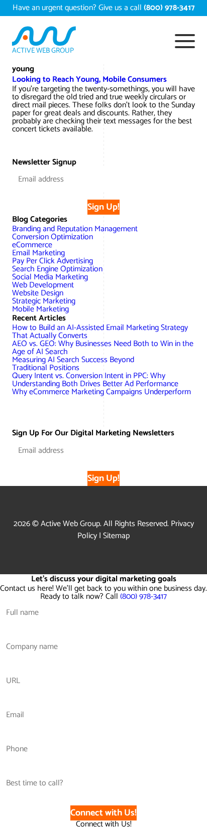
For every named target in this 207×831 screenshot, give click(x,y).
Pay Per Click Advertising (52, 261)
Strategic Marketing (43, 301)
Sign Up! (103, 207)
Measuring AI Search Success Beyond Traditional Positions (73, 364)
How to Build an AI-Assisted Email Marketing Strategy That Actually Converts (100, 332)
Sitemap (116, 536)
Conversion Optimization (52, 237)
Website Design (37, 293)
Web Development (43, 285)
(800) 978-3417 (143, 596)
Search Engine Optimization (57, 269)
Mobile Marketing (40, 309)
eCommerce (32, 245)
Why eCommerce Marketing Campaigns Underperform (101, 392)
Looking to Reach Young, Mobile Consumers (89, 79)
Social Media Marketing (50, 277)
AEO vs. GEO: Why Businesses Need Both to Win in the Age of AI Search (102, 348)
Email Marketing (38, 253)
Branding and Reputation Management (75, 229)
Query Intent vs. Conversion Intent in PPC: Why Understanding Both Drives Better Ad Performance (95, 380)
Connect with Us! (103, 812)
